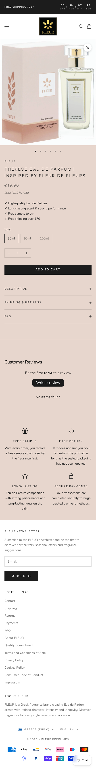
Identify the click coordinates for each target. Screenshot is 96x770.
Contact (9, 601)
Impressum (12, 682)
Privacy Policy (13, 660)
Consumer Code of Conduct (23, 675)
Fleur (10, 161)
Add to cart (48, 270)
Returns (9, 615)
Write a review (48, 382)
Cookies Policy (14, 668)
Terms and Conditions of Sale (25, 653)
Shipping (10, 608)
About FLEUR (14, 638)
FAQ (7, 630)
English (67, 729)
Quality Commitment (18, 645)
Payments (11, 623)
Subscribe (21, 576)
